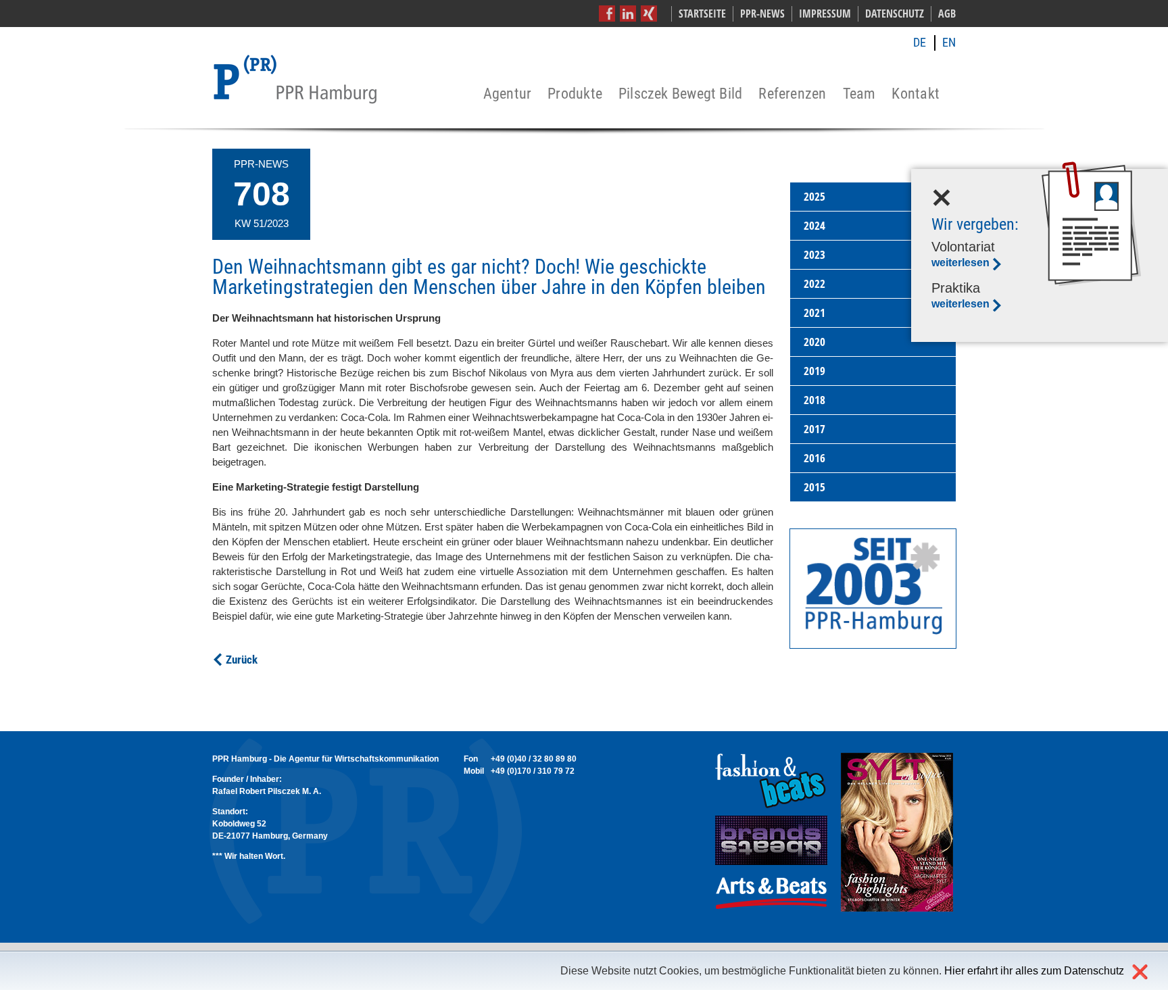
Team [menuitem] (859, 94)
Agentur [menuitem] (507, 94)
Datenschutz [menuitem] (894, 13)
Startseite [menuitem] (702, 13)
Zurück (242, 659)
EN (949, 42)
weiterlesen (960, 262)
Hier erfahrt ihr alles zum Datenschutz (1034, 970)
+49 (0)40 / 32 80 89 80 (534, 759)
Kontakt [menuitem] (916, 94)
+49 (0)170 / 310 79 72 (533, 771)
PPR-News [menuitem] (762, 13)
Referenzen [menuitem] (792, 94)
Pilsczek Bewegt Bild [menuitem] (680, 94)
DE (919, 42)
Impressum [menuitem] (825, 13)
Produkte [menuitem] (575, 94)
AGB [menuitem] (947, 13)
